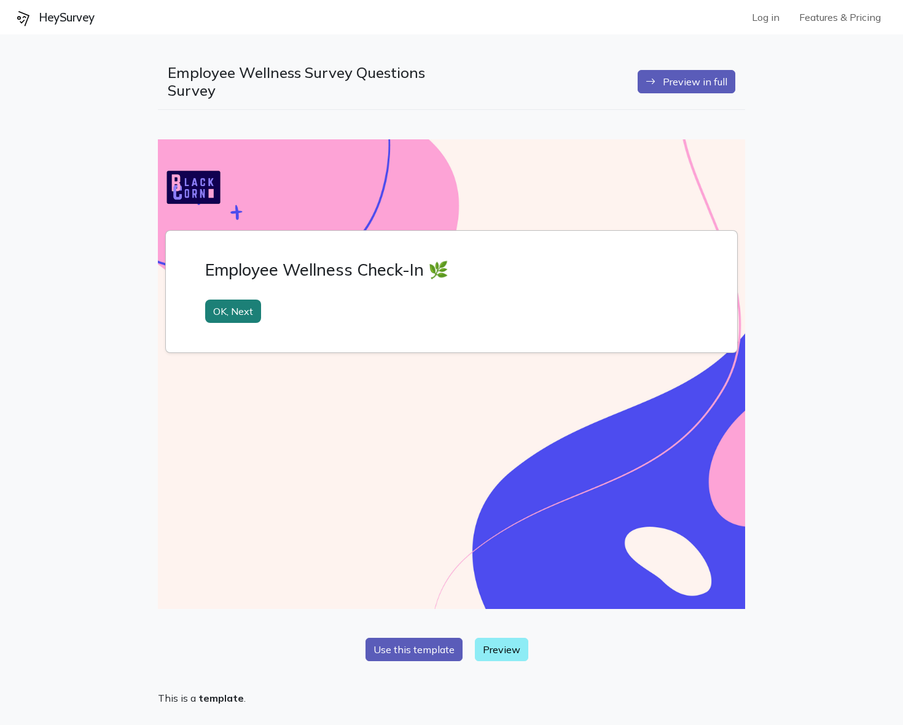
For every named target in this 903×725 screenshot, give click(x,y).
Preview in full (691, 82)
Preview (501, 649)
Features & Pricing (840, 17)
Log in (766, 17)
